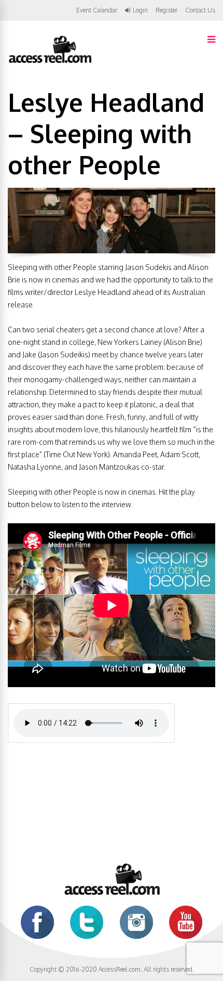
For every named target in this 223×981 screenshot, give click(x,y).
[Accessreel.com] (50, 62)
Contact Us (200, 10)
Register (166, 10)
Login (140, 10)
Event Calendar (96, 10)
